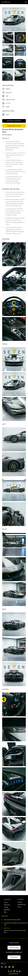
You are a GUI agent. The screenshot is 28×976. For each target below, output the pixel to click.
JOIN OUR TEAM (14, 947)
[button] (26, 2)
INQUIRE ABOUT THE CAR (14, 125)
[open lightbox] (14, 19)
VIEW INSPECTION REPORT (14, 120)
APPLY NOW (14, 957)
